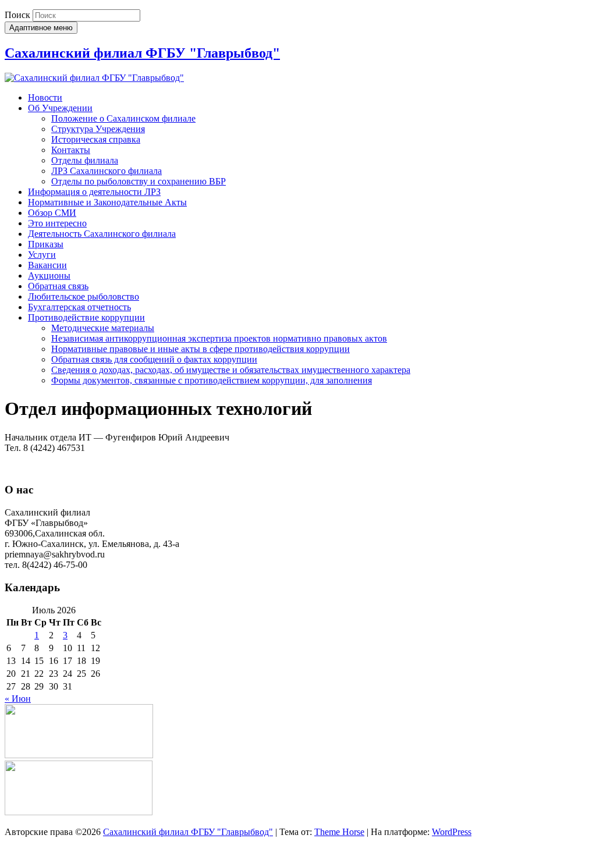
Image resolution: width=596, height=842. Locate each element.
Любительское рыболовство (83, 296)
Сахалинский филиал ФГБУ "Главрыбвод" (142, 53)
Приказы (45, 244)
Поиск (17, 15)
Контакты (70, 150)
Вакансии (47, 265)
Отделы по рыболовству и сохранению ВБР (138, 181)
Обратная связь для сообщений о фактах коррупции (154, 359)
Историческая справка (95, 139)
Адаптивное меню (41, 27)
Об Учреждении (60, 108)
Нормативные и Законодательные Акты (107, 202)
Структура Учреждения (98, 129)
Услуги (42, 255)
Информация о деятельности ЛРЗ (94, 192)
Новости (45, 97)
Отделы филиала (84, 160)
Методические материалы (102, 328)
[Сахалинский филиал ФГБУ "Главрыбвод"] (94, 78)
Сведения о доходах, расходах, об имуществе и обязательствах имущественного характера (230, 370)
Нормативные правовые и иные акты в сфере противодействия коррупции (200, 349)
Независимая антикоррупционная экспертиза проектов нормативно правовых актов (219, 338)
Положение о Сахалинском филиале (123, 118)
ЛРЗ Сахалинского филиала (106, 171)
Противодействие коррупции (86, 317)
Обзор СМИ (52, 213)
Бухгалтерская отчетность (79, 307)
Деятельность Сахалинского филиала (102, 234)
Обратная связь (58, 286)
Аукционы (49, 275)
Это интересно (57, 223)
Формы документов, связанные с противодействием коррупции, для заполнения (211, 380)
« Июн (18, 699)
